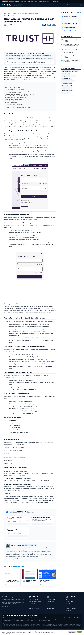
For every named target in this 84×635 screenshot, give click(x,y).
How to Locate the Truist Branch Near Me (16, 97)
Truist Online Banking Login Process (15, 89)
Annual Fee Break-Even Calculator (41, 517)
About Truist (9, 86)
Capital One (17, 1)
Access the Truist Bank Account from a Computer (20, 91)
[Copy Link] (54, 25)
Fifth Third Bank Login (14, 427)
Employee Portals (51, 608)
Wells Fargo (49, 1)
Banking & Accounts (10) (66, 88)
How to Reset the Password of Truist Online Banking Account (21, 96)
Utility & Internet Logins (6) (67, 90)
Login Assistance (50, 601)
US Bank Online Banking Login (16, 429)
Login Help (53, 5)
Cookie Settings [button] (72, 632)
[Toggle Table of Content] (52, 84)
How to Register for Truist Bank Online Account (17, 87)
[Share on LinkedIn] (50, 25)
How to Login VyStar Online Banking (18, 432)
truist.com (29, 143)
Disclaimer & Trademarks (71, 608)
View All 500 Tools (49, 511)
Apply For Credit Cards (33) (67, 78)
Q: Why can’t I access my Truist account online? (20, 108)
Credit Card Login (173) (66, 71)
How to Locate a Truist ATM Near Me (15, 99)
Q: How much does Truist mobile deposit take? (19, 107)
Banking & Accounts (11, 13)
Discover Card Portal (33, 605)
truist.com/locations (27, 380)
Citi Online (36, 1)
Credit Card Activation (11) (67, 85)
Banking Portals (50, 605)
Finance (40, 5)
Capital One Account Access (35, 601)
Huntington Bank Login (15, 422)
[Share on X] (45, 25)
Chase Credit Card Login (34, 599)
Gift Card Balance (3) (66, 92)
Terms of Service (69, 605)
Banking (46, 5)
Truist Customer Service (12, 102)
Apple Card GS (56, 1)
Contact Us (68, 610)
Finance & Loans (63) (66, 73)
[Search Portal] (81, 5)
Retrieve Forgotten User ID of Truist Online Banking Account (20, 94)
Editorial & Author (69, 601)
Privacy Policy (69, 603)
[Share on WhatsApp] (48, 25)
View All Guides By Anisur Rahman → (45, 558)
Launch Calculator (17, 524)
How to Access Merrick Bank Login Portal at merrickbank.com (29, 582)
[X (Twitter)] (13, 559)
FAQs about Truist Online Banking (15, 104)
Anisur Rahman (10, 24)
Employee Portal (61, 5)
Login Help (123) (75, 71)
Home (24, 5)
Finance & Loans (50, 603)
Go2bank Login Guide (14, 425)
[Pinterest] (18, 559)
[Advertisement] (30, 286)
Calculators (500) (73, 5)
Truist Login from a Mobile (15, 92)
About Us (68, 599)
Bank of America (42, 1)
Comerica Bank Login (14, 420)
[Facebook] (15, 559)
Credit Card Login (32, 5)
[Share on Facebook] (43, 25)
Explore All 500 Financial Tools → (71, 30)
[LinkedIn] (10, 559)
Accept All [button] (79, 632)
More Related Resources (12, 101)
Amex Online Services (33, 603)
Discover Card (30, 1)
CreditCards (10, 5)
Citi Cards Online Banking (34, 608)
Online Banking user (46, 71)
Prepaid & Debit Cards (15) (67, 83)
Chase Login (11, 1)
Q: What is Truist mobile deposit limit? (17, 105)
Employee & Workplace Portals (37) (68, 76)
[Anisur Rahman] (5, 25)
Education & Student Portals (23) (68, 80)
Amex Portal (23, 1)
